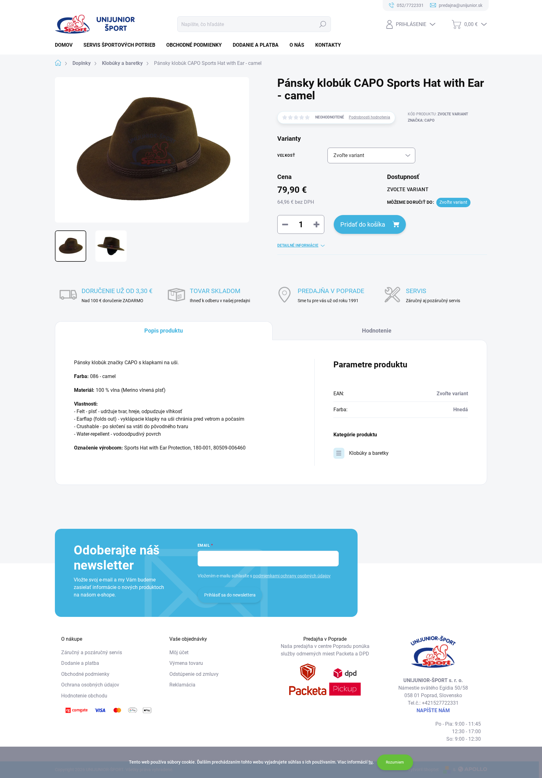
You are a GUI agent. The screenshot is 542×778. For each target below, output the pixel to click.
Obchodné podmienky (85, 674)
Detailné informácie (297, 245)
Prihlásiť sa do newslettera (230, 594)
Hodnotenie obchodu (84, 696)
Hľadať (323, 24)
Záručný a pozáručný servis (91, 652)
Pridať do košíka (362, 224)
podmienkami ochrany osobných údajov (292, 575)
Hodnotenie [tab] (376, 330)
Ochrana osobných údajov (90, 685)
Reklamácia (182, 685)
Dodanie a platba (80, 663)
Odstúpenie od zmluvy (194, 674)
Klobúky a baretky (369, 453)
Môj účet (179, 652)
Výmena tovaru (186, 663)
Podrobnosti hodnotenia (369, 117)
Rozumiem (395, 762)
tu (371, 762)
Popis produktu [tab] (163, 330)
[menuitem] (66, 45)
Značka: (421, 120)
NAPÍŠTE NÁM (433, 710)
